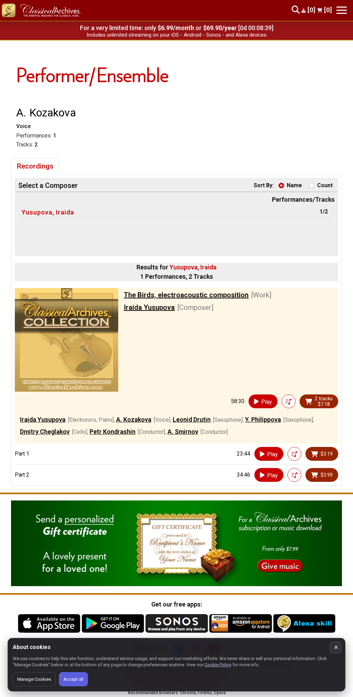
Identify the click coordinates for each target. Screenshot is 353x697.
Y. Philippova (263, 419)
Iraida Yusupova (149, 307)
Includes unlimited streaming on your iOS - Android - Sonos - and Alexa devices (176, 35)
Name (294, 185)
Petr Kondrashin (112, 431)
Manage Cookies (34, 679)
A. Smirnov (183, 431)
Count (325, 185)
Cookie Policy (217, 664)
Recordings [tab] (35, 166)
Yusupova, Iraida (48, 212)
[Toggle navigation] (341, 10)
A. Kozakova (133, 419)
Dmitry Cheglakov (45, 431)
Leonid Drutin (192, 419)
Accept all (73, 679)
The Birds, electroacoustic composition (186, 295)
